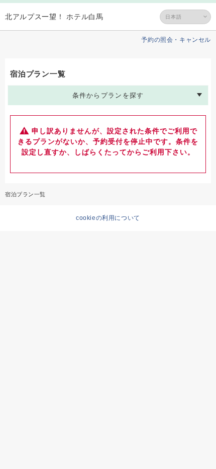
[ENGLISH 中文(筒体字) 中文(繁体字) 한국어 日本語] (185, 17)
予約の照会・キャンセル (176, 39)
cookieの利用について (108, 217)
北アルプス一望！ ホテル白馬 (54, 16)
